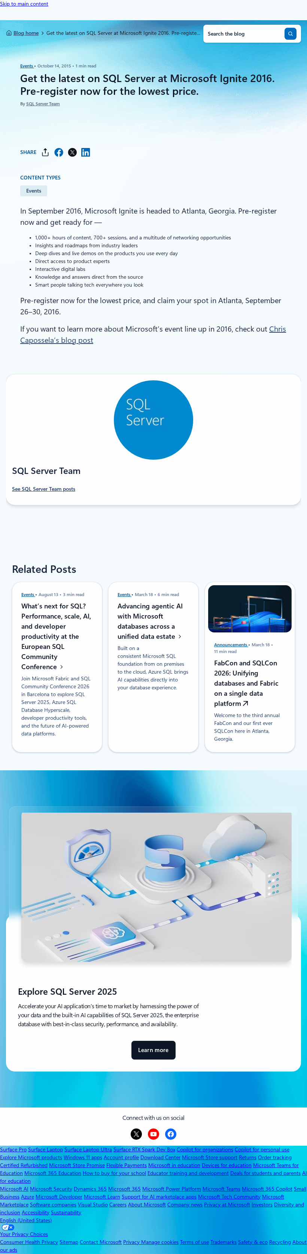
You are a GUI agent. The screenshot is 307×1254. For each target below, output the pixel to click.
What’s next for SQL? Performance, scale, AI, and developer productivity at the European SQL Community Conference (56, 636)
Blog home (26, 33)
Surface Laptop (45, 1149)
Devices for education (227, 1165)
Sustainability (66, 1212)
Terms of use (194, 1242)
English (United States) (26, 1220)
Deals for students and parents (265, 1173)
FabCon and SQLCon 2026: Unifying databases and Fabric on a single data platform (246, 683)
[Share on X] (72, 152)
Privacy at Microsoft (227, 1205)
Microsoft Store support (209, 1157)
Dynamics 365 (90, 1189)
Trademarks (223, 1242)
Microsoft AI (14, 1189)
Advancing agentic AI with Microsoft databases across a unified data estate (150, 621)
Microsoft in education (174, 1165)
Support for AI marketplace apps (159, 1197)
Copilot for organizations (205, 1149)
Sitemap (69, 1242)
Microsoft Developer (59, 1197)
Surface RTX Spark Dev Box (144, 1149)
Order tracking (275, 1157)
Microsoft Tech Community (229, 1197)
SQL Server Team (43, 103)
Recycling (280, 1242)
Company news (185, 1205)
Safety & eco (253, 1242)
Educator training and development (188, 1173)
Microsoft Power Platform (171, 1189)
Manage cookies (160, 1242)
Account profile (121, 1157)
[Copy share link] (45, 152)
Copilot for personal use (262, 1149)
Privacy (132, 1242)
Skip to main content (24, 4)
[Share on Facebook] (58, 152)
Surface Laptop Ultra (88, 1149)
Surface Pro (13, 1149)
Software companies (53, 1205)
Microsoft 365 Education (52, 1173)
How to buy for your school (114, 1173)
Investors (262, 1205)
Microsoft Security (51, 1189)
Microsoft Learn (102, 1197)
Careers (118, 1205)
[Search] (291, 34)
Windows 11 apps (83, 1157)
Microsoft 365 (124, 1189)
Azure (27, 1197)
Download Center (160, 1157)
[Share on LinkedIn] (85, 152)
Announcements (231, 644)
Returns (247, 1157)
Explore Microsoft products (31, 1157)
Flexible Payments (126, 1165)
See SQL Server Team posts (43, 489)
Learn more (153, 1053)
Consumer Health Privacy (29, 1242)
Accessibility (35, 1212)
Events (27, 66)
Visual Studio (93, 1205)
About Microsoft (147, 1205)
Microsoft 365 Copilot (267, 1189)
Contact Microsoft (101, 1242)
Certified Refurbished (24, 1165)
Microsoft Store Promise (77, 1165)
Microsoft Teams (221, 1189)
